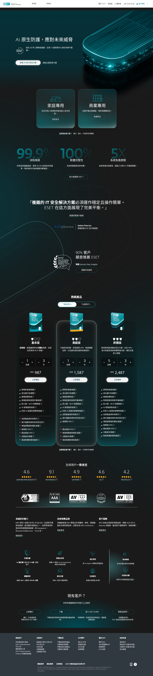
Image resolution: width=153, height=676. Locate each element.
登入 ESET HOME (92, 612)
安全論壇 (123, 649)
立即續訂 (29, 612)
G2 (100, 480)
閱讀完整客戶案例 (76, 215)
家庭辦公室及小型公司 (44, 642)
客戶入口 (82, 603)
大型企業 (39, 647)
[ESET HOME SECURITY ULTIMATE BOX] (117, 322)
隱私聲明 (50, 664)
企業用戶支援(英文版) (127, 647)
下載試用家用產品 (63, 642)
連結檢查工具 (20, 649)
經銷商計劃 (82, 644)
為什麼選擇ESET (104, 644)
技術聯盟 (81, 649)
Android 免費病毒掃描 (23, 654)
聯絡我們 (40, 664)
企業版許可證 (41, 652)
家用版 (34, 3)
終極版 (117, 343)
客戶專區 (141, 4)
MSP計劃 (81, 647)
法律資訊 (59, 664)
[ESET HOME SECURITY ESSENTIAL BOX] (36, 322)
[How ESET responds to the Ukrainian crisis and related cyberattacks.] (125, 573)
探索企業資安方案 (50, 62)
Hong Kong (130, 4)
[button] (22, 362)
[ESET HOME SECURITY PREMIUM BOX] (76, 322)
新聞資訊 (102, 647)
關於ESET (102, 642)
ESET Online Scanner (23, 651)
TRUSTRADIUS (50, 480)
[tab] (67, 304)
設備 (27, 364)
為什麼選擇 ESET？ (76, 177)
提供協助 (130, 579)
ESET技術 (102, 649)
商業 (122, 619)
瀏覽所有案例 (86, 270)
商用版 (48, 3)
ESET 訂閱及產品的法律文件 (75, 664)
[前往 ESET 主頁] (12, 4)
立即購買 (35, 379)
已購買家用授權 (62, 644)
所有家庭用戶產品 (22, 642)
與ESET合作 (82, 642)
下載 (61, 612)
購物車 (118, 4)
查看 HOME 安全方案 (28, 62)
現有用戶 (123, 642)
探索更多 (19, 535)
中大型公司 (40, 644)
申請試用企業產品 (63, 647)
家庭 (117, 619)
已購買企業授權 (62, 649)
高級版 (76, 343)
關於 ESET (102, 4)
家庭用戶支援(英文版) (127, 644)
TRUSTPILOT (125, 480)
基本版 (36, 343)
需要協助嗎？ (123, 612)
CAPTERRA (76, 480)
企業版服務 (40, 649)
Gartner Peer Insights (89, 264)
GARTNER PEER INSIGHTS (25, 480)
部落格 (110, 4)
